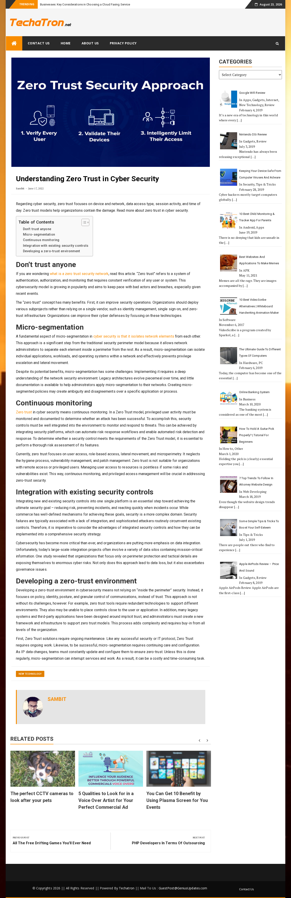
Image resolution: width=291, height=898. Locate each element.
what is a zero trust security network (79, 274)
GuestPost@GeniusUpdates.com (183, 888)
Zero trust (24, 412)
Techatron (126, 888)
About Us (90, 43)
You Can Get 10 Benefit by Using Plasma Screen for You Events (177, 800)
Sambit (20, 188)
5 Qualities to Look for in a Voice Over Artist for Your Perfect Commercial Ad (106, 800)
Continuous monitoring (41, 240)
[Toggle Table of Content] (83, 222)
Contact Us (39, 43)
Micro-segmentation (39, 235)
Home (66, 43)
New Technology (30, 673)
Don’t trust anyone (37, 229)
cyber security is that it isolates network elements (133, 336)
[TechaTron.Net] (14, 43)
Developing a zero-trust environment (51, 251)
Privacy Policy (123, 43)
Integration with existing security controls (55, 246)
